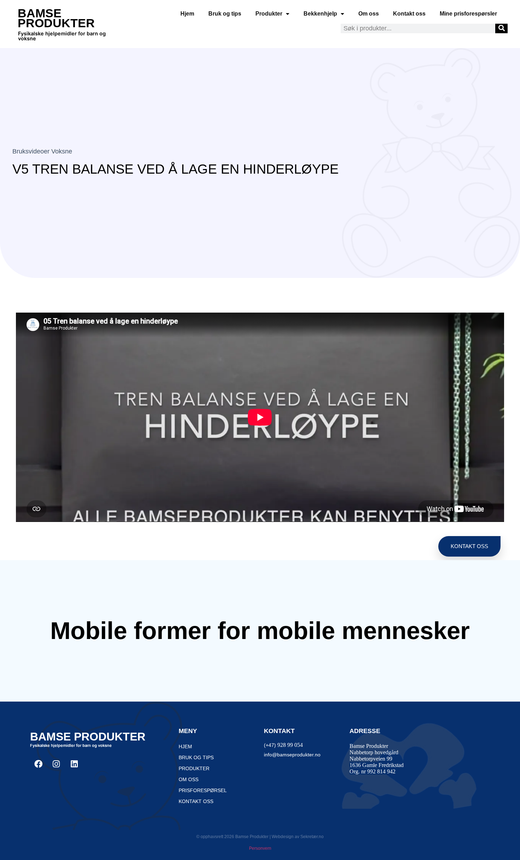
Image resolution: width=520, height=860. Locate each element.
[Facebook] (38, 764)
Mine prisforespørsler (468, 14)
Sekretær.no (312, 836)
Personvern (260, 848)
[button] (469, 546)
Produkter (268, 14)
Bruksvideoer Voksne (42, 151)
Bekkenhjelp (320, 14)
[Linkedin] (74, 764)
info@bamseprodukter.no (292, 754)
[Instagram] (56, 764)
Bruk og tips (224, 14)
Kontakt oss (409, 14)
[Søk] (501, 28)
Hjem (187, 14)
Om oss (368, 14)
